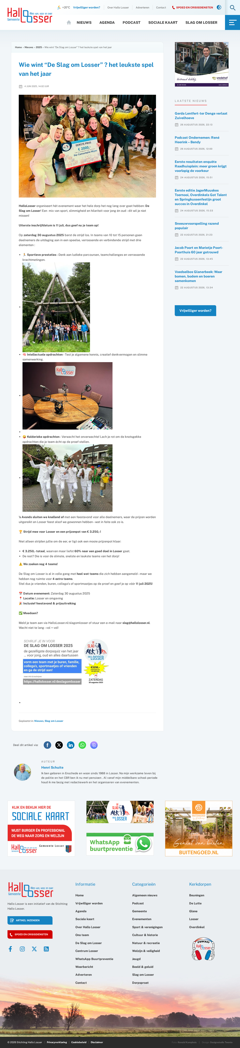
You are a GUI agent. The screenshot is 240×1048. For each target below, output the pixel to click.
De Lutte (195, 903)
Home (70, 22)
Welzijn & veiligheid (146, 951)
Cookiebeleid (78, 1042)
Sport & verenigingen (147, 927)
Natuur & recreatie (146, 943)
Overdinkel (197, 927)
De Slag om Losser (88, 943)
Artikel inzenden (28, 920)
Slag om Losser (201, 22)
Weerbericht (84, 967)
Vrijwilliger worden (89, 903)
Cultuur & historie (145, 935)
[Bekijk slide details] (202, 64)
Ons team (82, 935)
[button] (233, 8)
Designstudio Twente (221, 1042)
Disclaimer (97, 1042)
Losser (194, 919)
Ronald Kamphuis (187, 1042)
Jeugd (136, 959)
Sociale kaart (163, 22)
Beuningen (196, 895)
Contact (161, 7)
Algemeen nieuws (144, 895)
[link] (219, 7)
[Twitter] (34, 949)
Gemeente (139, 911)
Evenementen (141, 919)
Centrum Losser (86, 951)
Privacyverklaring (57, 1042)
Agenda (107, 22)
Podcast (131, 22)
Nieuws (84, 22)
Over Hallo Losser (118, 7)
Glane (193, 911)
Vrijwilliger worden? (195, 311)
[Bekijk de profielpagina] (22, 772)
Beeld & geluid (142, 967)
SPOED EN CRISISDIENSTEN (194, 7)
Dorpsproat (140, 983)
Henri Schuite (52, 767)
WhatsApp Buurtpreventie (94, 959)
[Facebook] (10, 949)
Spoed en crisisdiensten (31, 934)
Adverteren (142, 7)
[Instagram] (22, 949)
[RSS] (46, 949)
